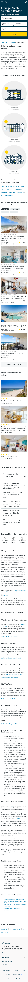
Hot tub (5, 211)
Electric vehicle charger (12, 186)
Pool (2, 186)
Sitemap (16, 970)
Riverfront (4, 192)
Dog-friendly (15, 209)
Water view (12, 192)
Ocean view (9, 189)
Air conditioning (9, 195)
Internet (14, 211)
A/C (2, 195)
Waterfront (20, 192)
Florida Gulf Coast (15, 929)
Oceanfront (17, 189)
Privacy (24, 970)
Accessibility (8, 974)
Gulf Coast (4, 929)
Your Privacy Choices (16, 974)
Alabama (12, 42)
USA (7, 42)
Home (3, 42)
